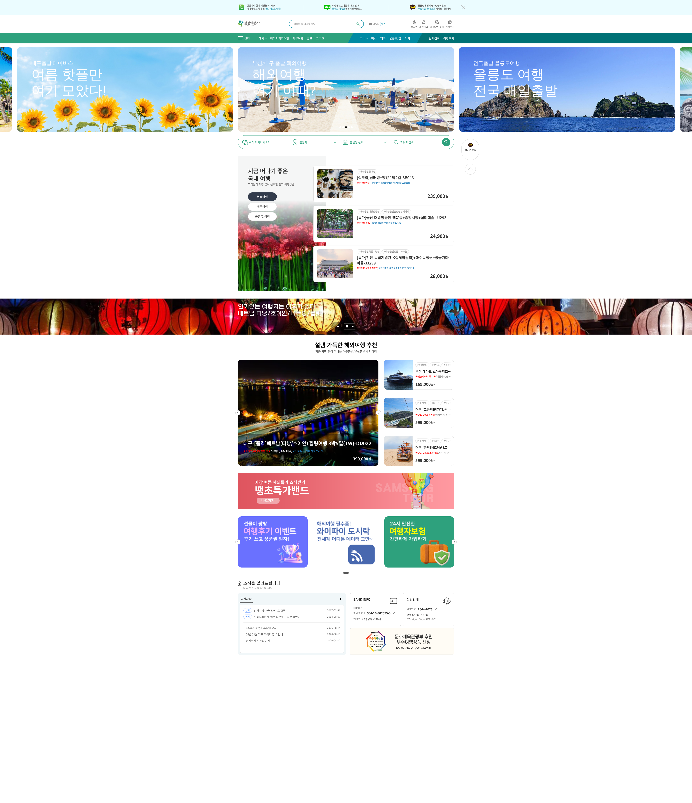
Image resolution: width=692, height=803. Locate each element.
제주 (383, 38)
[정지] (347, 326)
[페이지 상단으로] (470, 169)
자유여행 (298, 38)
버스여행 (262, 196)
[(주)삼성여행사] (251, 24)
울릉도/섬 (395, 38)
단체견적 (434, 38)
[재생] (352, 326)
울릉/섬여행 (262, 216)
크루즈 (320, 38)
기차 (407, 38)
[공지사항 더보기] (340, 599)
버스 (374, 38)
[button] (238, 89)
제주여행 (262, 206)
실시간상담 (470, 150)
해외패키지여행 (279, 38)
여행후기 (448, 38)
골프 (309, 38)
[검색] (358, 24)
